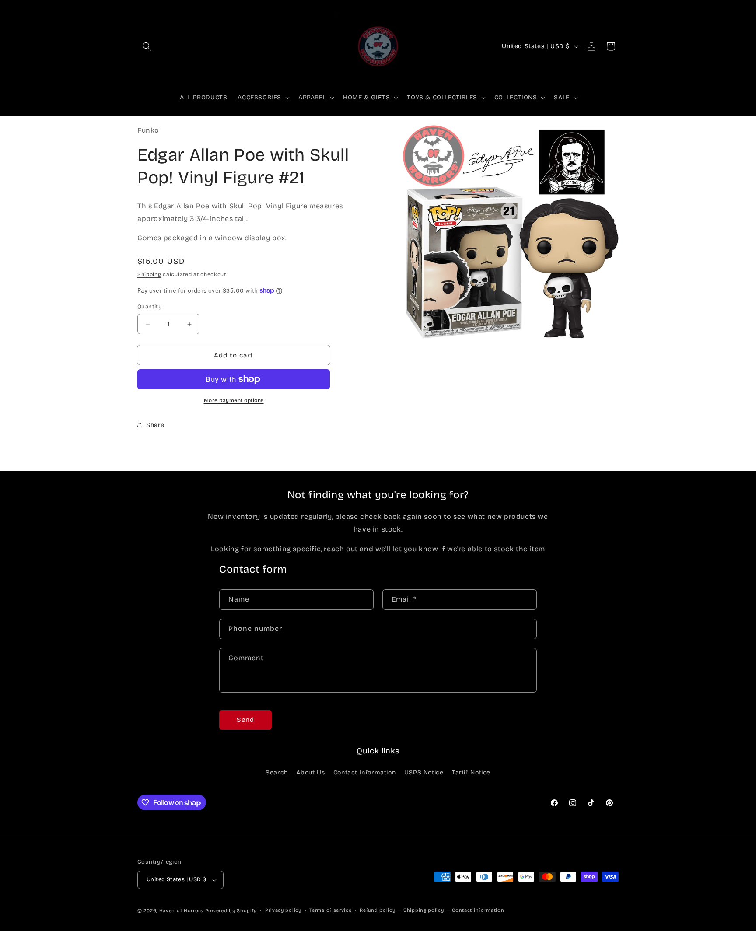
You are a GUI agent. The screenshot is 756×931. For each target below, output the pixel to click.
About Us (310, 773)
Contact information (478, 910)
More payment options (234, 400)
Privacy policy (283, 910)
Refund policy (377, 910)
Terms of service (330, 910)
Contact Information (364, 773)
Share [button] (155, 425)
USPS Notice (424, 773)
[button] (147, 46)
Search (277, 773)
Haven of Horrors (181, 911)
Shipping (149, 274)
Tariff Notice (471, 773)
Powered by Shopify (231, 911)
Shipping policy (423, 910)
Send (245, 720)
